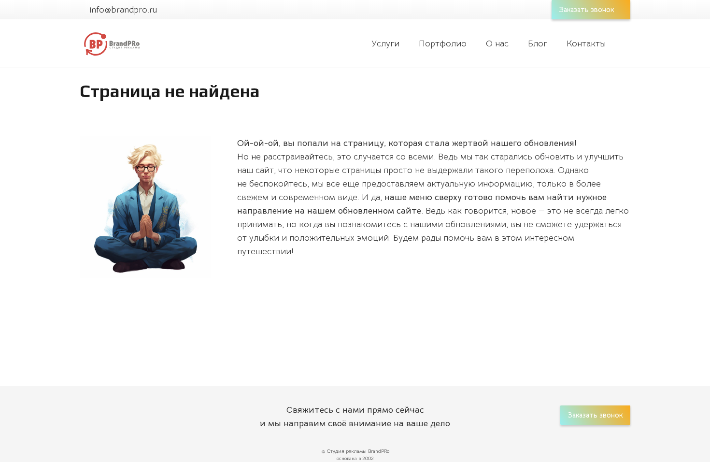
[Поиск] (625, 43)
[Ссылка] (111, 43)
